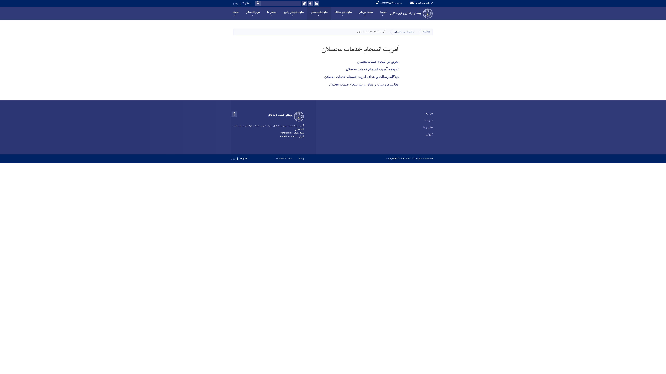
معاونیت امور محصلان (404, 32)
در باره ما (428, 120)
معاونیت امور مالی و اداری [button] (293, 12)
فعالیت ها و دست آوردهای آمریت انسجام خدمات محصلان (364, 85)
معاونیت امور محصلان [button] (318, 12)
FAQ (301, 159)
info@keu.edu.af (424, 3)
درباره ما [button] (383, 12)
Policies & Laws (284, 159)
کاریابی (429, 134)
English (246, 3)
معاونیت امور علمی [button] (365, 12)
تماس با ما (428, 127)
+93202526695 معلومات (391, 3)
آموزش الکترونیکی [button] (253, 12)
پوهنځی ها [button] (271, 12)
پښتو (235, 3)
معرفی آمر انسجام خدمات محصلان (378, 62)
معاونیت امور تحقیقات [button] (343, 12)
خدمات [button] (235, 12)
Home (426, 32)
